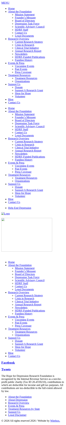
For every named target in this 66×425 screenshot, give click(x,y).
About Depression (18, 399)
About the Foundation (20, 11)
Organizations (22, 81)
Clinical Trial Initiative (27, 47)
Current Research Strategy (29, 41)
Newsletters (21, 54)
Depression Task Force (27, 23)
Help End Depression (19, 207)
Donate (19, 87)
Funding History (23, 60)
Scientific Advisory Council (30, 26)
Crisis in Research (24, 44)
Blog (10, 99)
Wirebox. (55, 420)
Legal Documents (24, 35)
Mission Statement (25, 14)
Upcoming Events (24, 66)
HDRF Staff (21, 29)
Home (11, 8)
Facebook (8, 362)
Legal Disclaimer (17, 415)
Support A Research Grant (29, 90)
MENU (5, 2)
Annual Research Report (28, 51)
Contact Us (21, 32)
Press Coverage (23, 72)
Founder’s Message (25, 17)
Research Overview (18, 38)
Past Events (21, 69)
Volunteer (20, 96)
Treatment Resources (19, 75)
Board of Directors (25, 20)
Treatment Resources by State (24, 408)
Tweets (6, 369)
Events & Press (16, 63)
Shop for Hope (23, 93)
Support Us (14, 84)
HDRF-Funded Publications (30, 57)
